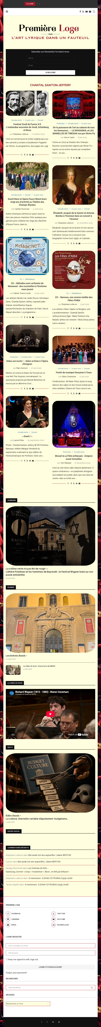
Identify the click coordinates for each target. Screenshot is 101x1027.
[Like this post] (21, 155)
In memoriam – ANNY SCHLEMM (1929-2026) (44, 4)
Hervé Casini (69, 137)
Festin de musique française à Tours (74, 372)
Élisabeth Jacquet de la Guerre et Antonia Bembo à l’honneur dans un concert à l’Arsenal (73, 216)
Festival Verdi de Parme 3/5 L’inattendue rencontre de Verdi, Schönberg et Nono (27, 127)
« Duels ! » (27, 436)
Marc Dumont (22, 368)
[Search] (94, 11)
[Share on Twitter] (27, 155)
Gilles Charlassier (69, 377)
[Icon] (27, 338)
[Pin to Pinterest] (30, 155)
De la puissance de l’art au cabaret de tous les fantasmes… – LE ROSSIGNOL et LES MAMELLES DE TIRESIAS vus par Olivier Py (74, 130)
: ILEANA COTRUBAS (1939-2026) (50, 878)
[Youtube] (86, 11)
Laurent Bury (19, 440)
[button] (37, 4)
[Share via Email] (33, 155)
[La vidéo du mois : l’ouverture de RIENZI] (13, 670)
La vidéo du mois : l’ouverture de (39, 666)
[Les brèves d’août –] (50, 623)
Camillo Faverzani (22, 209)
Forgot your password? (16, 973)
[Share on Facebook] (24, 155)
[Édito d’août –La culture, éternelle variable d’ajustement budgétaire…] (50, 783)
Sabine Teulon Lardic (22, 293)
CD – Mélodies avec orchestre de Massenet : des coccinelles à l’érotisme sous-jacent (27, 286)
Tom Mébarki (65, 463)
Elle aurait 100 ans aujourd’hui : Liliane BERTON (49, 855)
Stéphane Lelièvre (20, 134)
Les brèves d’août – (16, 655)
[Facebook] (80, 11)
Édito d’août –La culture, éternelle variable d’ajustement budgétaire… (37, 817)
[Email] (90, 11)
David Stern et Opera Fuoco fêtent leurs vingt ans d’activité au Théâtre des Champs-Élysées (27, 202)
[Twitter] (83, 11)
